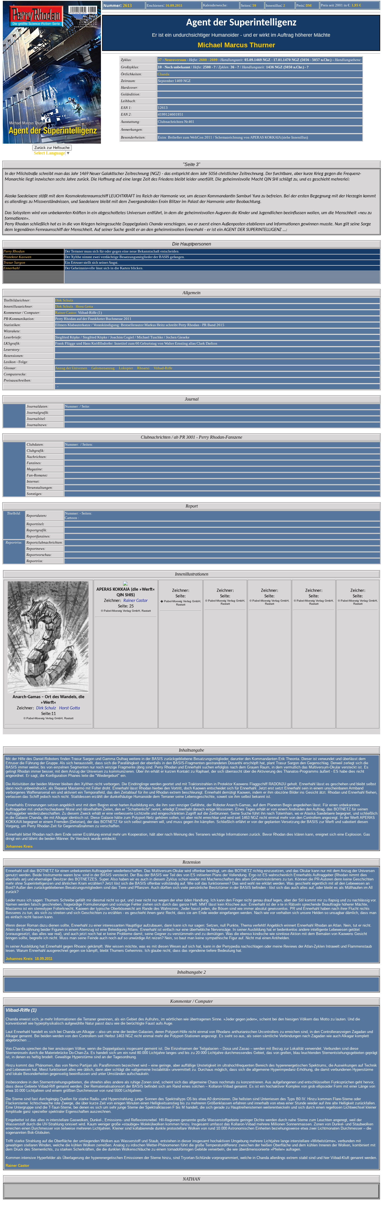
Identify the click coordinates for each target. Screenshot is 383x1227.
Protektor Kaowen (17, 257)
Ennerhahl (11, 268)
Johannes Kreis (19, 846)
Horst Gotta (84, 306)
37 (160, 60)
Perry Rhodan (14, 251)
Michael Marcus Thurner (241, 45)
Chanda (163, 74)
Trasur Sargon (14, 262)
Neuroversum (175, 60)
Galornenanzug (103, 368)
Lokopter (126, 368)
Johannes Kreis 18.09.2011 (29, 959)
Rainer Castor (65, 312)
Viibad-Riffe (164, 368)
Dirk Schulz (64, 300)
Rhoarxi (144, 368)
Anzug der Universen (72, 368)
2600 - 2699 (208, 60)
